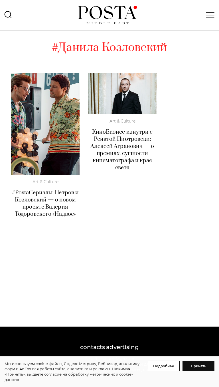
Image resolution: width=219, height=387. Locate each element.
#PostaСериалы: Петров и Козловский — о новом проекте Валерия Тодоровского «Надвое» (45, 203)
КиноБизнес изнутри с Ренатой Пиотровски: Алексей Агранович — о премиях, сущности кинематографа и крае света (122, 150)
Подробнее (163, 366)
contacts (92, 347)
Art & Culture (45, 181)
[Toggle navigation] (208, 15)
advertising (122, 347)
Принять (198, 366)
